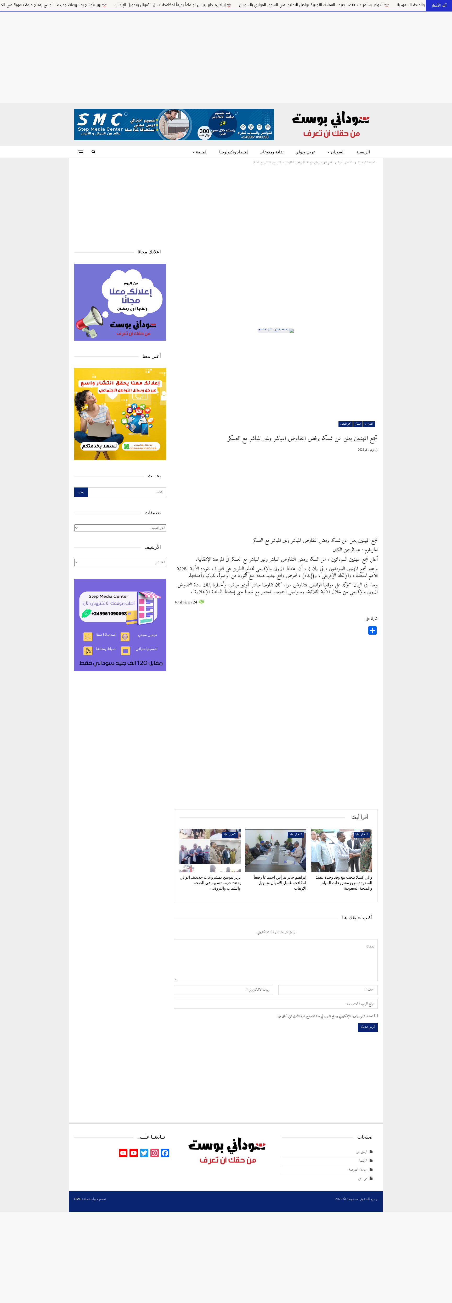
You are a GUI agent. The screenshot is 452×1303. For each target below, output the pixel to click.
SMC (77, 1199)
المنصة (201, 152)
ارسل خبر (361, 1152)
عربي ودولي (305, 152)
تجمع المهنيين (345, 424)
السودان (337, 152)
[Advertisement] (226, 56)
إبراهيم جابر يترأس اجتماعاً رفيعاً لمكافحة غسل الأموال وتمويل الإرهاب (251, 5)
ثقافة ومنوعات (271, 152)
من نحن (362, 1179)
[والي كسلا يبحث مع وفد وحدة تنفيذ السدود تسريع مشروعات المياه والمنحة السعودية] (341, 850)
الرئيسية (363, 152)
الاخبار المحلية (361, 834)
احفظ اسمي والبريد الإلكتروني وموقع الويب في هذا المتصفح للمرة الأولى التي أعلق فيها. (324, 1016)
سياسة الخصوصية (358, 1170)
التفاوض (369, 424)
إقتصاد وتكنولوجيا (233, 152)
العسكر (358, 424)
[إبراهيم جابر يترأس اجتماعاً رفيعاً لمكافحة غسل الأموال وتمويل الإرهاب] (276, 850)
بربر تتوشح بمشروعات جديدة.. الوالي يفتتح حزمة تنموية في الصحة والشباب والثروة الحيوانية (110, 5)
